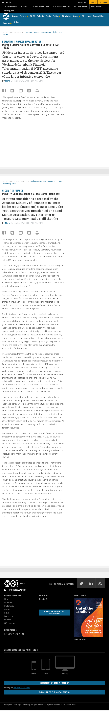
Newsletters (82, 2)
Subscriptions (96, 6)
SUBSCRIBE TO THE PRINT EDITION (54, 683)
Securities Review (81, 6)
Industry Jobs (9, 11)
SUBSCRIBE (103, 2)
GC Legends (86, 16)
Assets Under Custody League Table (35, 6)
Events (48, 16)
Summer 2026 (80, 639)
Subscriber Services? (21, 687)
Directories (66, 16)
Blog (6, 612)
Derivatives (8, 41)
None (7, 80)
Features (23, 16)
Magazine (6, 22)
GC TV (32, 16)
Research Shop (98, 16)
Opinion (56, 16)
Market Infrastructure (29, 41)
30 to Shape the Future (61, 6)
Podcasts (40, 16)
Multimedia (9, 606)
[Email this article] (29, 90)
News (14, 16)
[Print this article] (37, 90)
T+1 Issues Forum (10, 6)
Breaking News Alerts (14, 633)
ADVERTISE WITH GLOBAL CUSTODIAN (55, 612)
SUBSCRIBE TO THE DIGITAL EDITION (54, 692)
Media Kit (43, 599)
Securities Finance (12, 190)
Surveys (76, 16)
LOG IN (93, 2)
